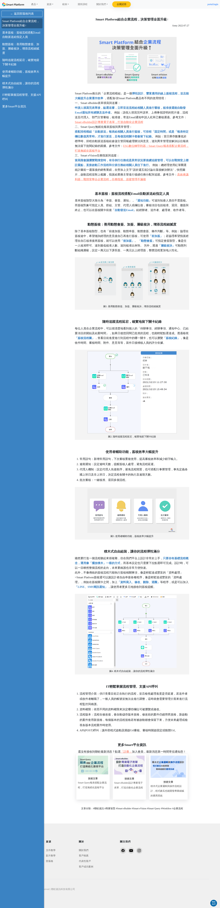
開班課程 (82, 4)
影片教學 (51, 855)
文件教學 (51, 850)
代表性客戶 (85, 861)
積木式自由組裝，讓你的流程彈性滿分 (20, 85)
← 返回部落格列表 (22, 13)
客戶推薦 (83, 855)
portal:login (212, 4)
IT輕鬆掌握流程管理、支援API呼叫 (21, 97)
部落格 (49, 861)
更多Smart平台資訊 (14, 106)
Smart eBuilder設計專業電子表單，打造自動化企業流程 (109, 122)
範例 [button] (64, 4)
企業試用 (121, 4)
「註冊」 (126, 751)
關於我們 (83, 850)
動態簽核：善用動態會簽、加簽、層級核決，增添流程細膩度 (20, 48)
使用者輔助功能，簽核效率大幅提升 (20, 74)
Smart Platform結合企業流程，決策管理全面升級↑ (21, 23)
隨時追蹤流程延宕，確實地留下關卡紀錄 (20, 62)
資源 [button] (49, 4)
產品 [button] (33, 4)
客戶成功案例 (86, 866)
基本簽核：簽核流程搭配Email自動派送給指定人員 (21, 34)
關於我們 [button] (101, 4)
